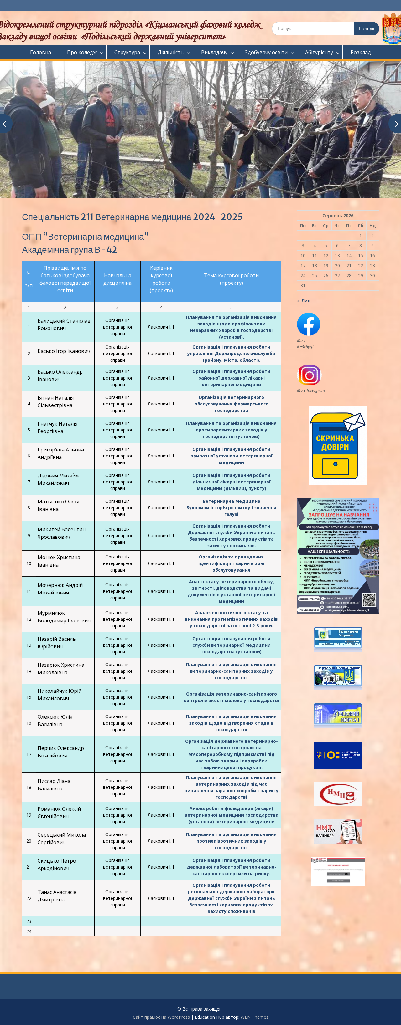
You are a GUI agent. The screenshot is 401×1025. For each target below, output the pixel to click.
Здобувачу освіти (266, 52)
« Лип (303, 300)
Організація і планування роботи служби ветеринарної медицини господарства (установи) (231, 645)
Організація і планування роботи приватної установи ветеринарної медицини (231, 455)
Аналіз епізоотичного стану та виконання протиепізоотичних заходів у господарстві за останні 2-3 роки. (231, 619)
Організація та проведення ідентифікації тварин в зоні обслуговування (231, 563)
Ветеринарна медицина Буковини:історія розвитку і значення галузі (231, 507)
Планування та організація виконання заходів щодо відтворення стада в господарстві (231, 722)
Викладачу (214, 52)
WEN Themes (254, 1017)
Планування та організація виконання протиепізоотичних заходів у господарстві (231, 840)
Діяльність (171, 52)
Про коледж (82, 52)
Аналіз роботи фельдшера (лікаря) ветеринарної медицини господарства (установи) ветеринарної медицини (232, 814)
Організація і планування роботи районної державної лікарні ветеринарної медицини (231, 377)
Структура (127, 52)
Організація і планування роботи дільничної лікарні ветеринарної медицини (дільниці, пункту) (231, 481)
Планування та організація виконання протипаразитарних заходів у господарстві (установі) (231, 429)
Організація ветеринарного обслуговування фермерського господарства (231, 403)
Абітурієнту (319, 52)
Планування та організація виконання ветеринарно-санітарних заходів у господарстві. (231, 671)
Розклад (361, 52)
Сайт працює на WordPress (161, 1017)
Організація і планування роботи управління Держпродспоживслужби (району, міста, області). (231, 353)
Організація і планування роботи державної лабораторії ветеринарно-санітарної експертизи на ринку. (231, 866)
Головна (40, 52)
